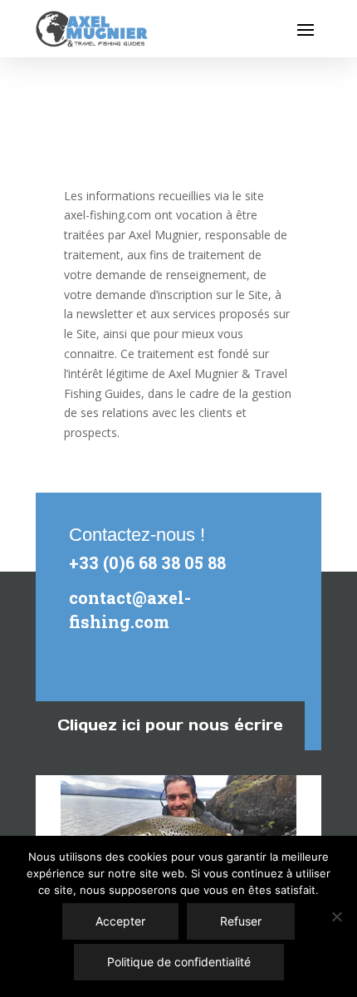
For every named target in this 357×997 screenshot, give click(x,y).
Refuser (241, 921)
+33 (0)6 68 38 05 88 (147, 562)
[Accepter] (336, 916)
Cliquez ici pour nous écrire (170, 724)
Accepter (120, 921)
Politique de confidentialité (179, 962)
